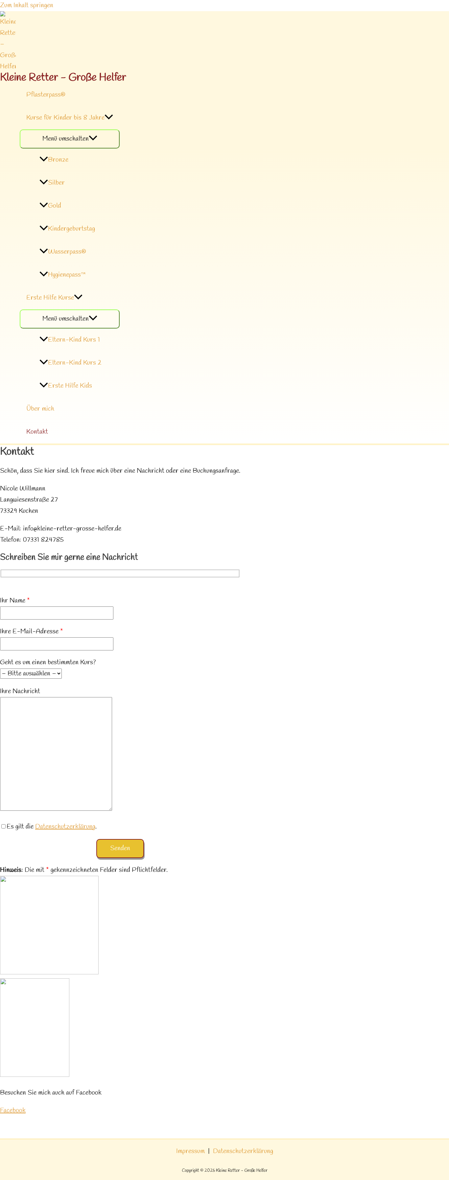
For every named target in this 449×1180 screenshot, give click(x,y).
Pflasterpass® (45, 94)
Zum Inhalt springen (26, 5)
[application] (109, 118)
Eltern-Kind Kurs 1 (74, 339)
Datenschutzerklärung (65, 826)
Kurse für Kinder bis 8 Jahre (65, 117)
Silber (56, 182)
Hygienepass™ (67, 274)
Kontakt (37, 431)
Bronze (58, 159)
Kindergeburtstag (71, 228)
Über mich (40, 408)
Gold (54, 205)
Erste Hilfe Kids (70, 385)
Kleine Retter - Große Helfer (63, 78)
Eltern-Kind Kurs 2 (75, 362)
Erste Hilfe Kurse (50, 297)
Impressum (190, 1151)
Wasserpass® (67, 251)
